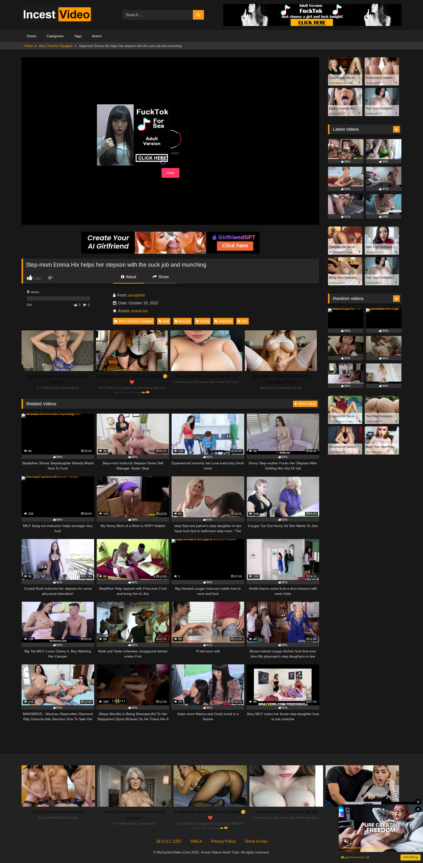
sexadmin (136, 295)
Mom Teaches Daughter (56, 46)
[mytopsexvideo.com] (58, 15)
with (244, 321)
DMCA (196, 841)
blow (166, 321)
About (130, 277)
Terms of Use (256, 841)
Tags (78, 36)
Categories (55, 36)
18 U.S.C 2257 (169, 841)
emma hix (139, 311)
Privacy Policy (223, 841)
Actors (97, 36)
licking (204, 321)
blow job (184, 321)
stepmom (225, 321)
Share (163, 277)
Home (31, 36)
